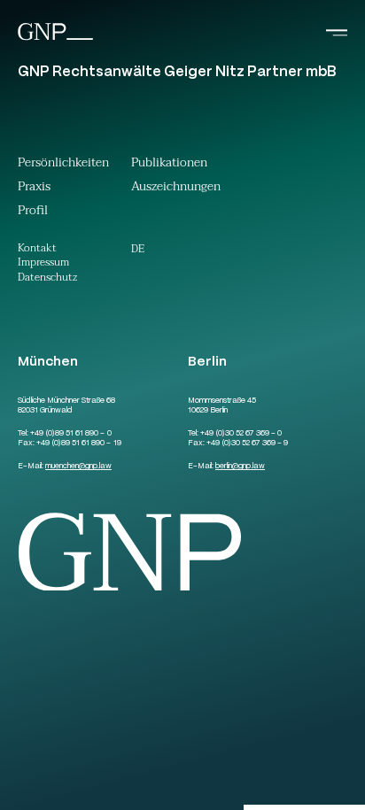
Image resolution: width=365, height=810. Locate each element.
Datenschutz (47, 278)
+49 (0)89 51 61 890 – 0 (70, 433)
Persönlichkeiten (63, 165)
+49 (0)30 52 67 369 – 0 (241, 433)
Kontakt (37, 249)
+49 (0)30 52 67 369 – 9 (247, 443)
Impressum (43, 263)
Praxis (34, 188)
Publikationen (169, 165)
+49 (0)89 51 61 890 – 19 (78, 443)
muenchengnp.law (78, 466)
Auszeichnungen (176, 188)
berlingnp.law (240, 466)
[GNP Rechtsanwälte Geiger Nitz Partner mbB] (55, 38)
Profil (33, 212)
